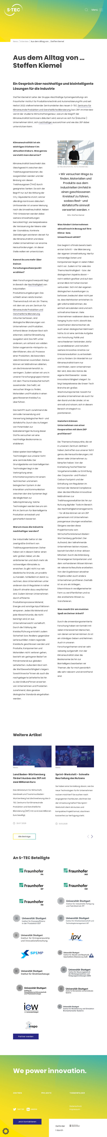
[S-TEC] (13, 10)
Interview (24, 41)
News (15, 41)
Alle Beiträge (24, 836)
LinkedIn (34, 1109)
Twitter (20, 1109)
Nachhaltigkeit (35, 284)
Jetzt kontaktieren (27, 1121)
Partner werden (25, 1036)
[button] (92, 836)
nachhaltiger (45, 122)
